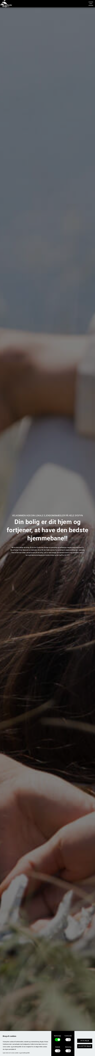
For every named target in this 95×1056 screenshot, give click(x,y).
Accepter (84, 1046)
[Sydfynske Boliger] (6, 3)
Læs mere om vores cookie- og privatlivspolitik (16, 1053)
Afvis (84, 1040)
